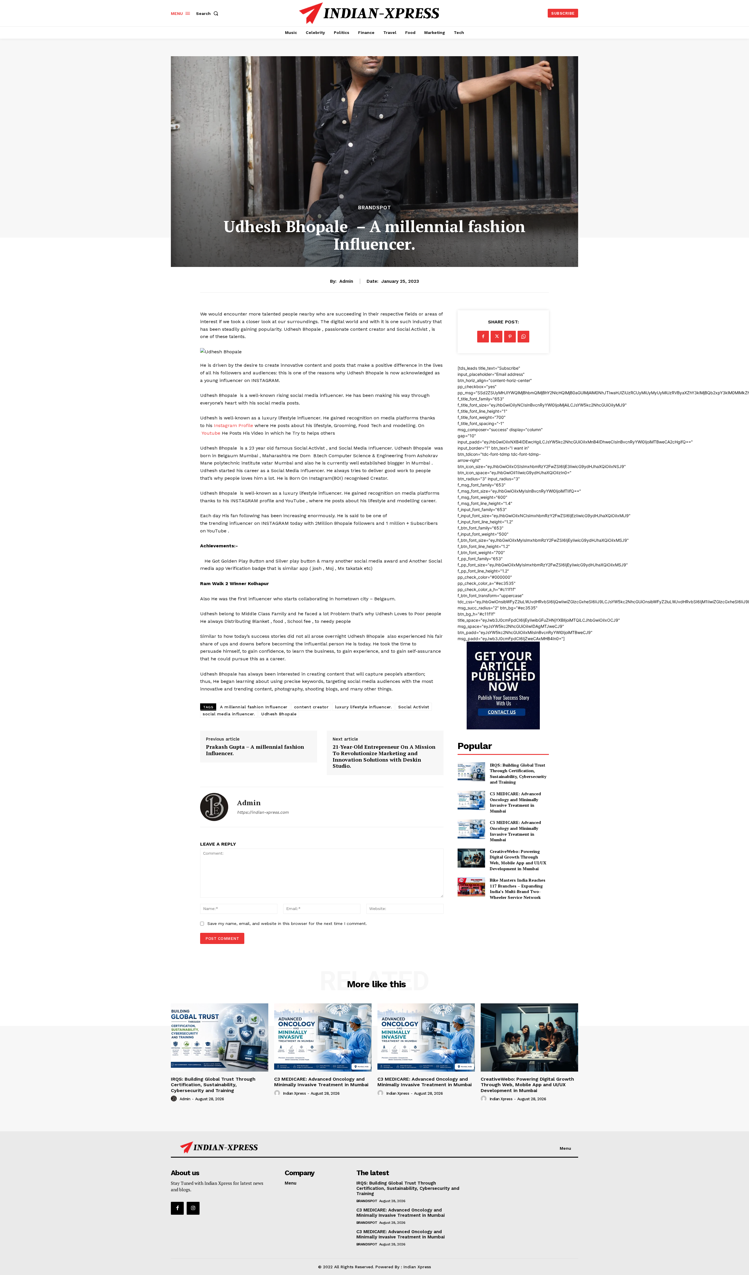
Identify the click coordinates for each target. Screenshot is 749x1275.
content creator (311, 707)
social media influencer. (229, 714)
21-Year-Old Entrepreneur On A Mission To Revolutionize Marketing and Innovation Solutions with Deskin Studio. (384, 756)
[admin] (214, 807)
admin (346, 281)
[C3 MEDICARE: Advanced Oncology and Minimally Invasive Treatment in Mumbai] (471, 800)
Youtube (211, 433)
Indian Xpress (294, 1093)
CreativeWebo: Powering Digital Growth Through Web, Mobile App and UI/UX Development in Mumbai (518, 860)
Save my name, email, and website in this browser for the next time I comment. (287, 923)
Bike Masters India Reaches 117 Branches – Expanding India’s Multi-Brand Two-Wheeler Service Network (517, 888)
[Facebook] (483, 336)
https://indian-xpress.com (262, 812)
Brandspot (374, 207)
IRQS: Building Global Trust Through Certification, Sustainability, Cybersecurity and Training (518, 773)
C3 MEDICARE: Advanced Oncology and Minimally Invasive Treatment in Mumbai (515, 802)
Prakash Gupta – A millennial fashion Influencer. (255, 750)
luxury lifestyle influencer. (363, 707)
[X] (496, 336)
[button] (208, 13)
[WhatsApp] (523, 336)
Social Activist (413, 707)
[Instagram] (193, 1208)
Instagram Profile (233, 425)
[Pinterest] (510, 336)
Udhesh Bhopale (278, 714)
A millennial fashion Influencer (254, 707)
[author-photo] (174, 1099)
